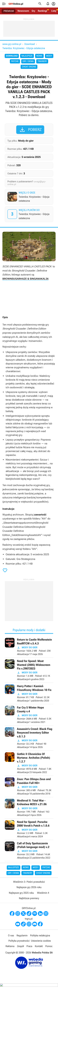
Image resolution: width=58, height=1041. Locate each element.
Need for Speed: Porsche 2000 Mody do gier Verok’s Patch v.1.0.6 (29, 829)
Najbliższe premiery (29, 898)
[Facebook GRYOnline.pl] (12, 913)
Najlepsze (26, 56)
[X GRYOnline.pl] (23, 913)
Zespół (20, 946)
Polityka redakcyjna (40, 935)
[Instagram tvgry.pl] (29, 924)
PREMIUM (9, 11)
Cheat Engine (29, 67)
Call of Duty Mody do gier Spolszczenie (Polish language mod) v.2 (29, 850)
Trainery (42, 61)
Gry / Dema (28, 61)
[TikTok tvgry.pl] (23, 924)
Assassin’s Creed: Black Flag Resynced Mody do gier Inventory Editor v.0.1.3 (29, 738)
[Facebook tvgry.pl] (40, 924)
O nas (11, 935)
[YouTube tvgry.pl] (17, 924)
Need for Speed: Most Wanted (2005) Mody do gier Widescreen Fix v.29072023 (29, 670)
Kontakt (39, 946)
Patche (15, 61)
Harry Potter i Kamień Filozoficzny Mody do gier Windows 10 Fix (29, 693)
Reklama (9, 946)
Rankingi (42, 10)
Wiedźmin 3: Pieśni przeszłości (29, 881)
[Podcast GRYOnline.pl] (34, 913)
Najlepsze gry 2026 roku (28, 887)
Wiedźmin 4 (43, 892)
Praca (29, 946)
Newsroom (23, 10)
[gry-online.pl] (16, 3)
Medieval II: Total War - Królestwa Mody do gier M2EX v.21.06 (29, 807)
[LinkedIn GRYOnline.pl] (40, 913)
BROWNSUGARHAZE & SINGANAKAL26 (25, 278)
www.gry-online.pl (11, 44)
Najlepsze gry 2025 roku (21, 892)
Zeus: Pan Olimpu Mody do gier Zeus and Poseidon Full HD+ (29, 786)
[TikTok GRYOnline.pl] (29, 913)
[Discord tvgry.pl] (34, 924)
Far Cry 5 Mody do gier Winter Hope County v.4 (29, 714)
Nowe (39, 56)
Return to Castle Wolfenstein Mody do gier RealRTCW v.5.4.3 (29, 647)
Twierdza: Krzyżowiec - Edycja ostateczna (23, 48)
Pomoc (48, 946)
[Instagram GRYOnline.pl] (17, 913)
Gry (33, 10)
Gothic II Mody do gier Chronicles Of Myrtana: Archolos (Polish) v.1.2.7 (29, 763)
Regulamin (22, 935)
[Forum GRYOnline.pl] (46, 913)
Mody (49, 56)
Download (29, 44)
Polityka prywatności (19, 940)
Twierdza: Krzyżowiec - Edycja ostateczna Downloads (29, 214)
